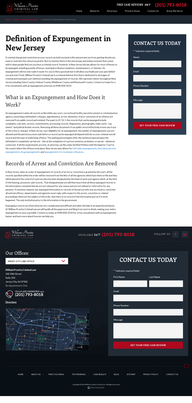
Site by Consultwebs (97, 387)
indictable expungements (84, 148)
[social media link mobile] (175, 234)
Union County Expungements (26, 19)
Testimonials (79, 374)
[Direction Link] (47, 310)
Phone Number (141, 85)
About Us (94, 10)
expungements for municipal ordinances (64, 152)
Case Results (99, 374)
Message (138, 99)
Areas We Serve (174, 10)
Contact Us (153, 10)
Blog (116, 374)
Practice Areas (132, 10)
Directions (11, 302)
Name (136, 57)
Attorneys (112, 10)
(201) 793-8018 (118, 234)
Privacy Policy (150, 374)
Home (79, 10)
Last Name (155, 276)
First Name (119, 276)
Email (136, 71)
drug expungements (30, 152)
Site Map (131, 374)
